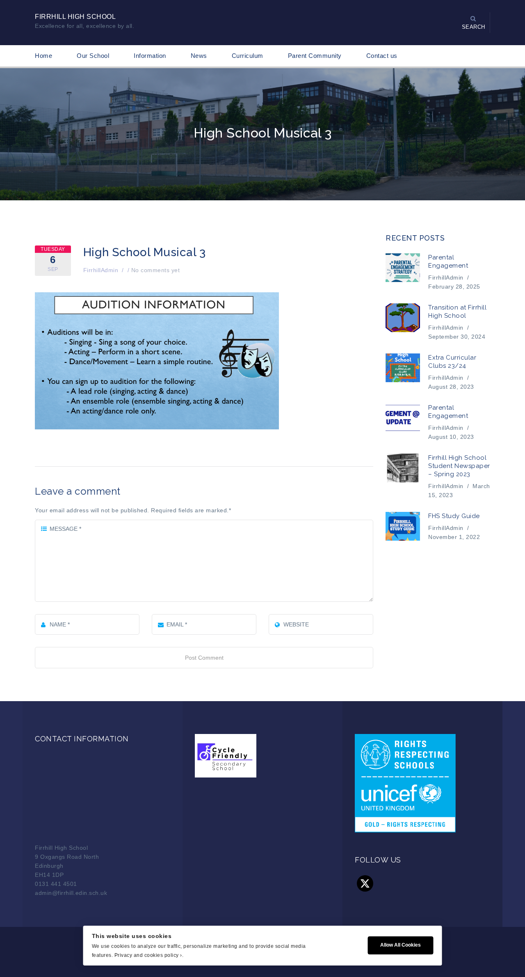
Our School (93, 55)
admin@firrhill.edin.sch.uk (71, 893)
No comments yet (155, 270)
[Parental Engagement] (403, 267)
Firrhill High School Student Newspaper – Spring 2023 (459, 466)
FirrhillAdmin (101, 270)
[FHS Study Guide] (403, 526)
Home (43, 55)
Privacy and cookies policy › (148, 955)
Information (150, 55)
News (199, 55)
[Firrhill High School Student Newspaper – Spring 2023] (403, 468)
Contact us (381, 55)
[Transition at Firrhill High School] (403, 317)
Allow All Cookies (400, 945)
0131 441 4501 (56, 884)
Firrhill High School (75, 16)
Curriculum (247, 55)
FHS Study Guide (454, 516)
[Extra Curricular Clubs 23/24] (403, 367)
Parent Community (315, 55)
